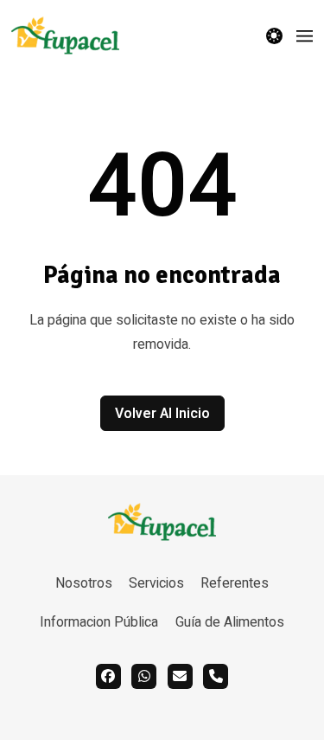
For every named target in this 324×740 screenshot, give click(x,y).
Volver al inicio (162, 413)
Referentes (234, 583)
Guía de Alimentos (229, 622)
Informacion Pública (99, 622)
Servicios (156, 583)
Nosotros (83, 583)
